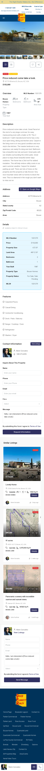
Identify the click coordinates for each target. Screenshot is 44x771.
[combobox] (22, 403)
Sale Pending (13, 73)
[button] (32, 64)
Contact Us (35, 712)
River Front (32, 721)
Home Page (7, 712)
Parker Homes (26, 717)
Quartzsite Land (22, 731)
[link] (22, 464)
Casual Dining (10, 307)
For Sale (5, 73)
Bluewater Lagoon (21, 712)
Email (5, 389)
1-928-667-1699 (10, 8)
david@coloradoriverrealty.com (10, 11)
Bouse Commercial (31, 726)
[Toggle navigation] (2, 2)
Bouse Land (17, 726)
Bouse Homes (8, 731)
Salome (35, 744)
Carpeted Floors (11, 302)
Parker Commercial (10, 717)
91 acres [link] (9, 540)
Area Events (24, 754)
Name (5, 368)
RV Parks (29, 740)
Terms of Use (35, 426)
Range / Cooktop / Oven (14, 324)
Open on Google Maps (31, 189)
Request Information (22, 432)
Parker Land (7, 721)
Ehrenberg (24, 744)
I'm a (4, 399)
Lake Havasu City (9, 749)
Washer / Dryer (11, 335)
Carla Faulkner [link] (15, 617)
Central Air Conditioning (14, 313)
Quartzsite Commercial (11, 735)
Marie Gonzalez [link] (15, 502)
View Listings (36, 344)
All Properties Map (9, 754)
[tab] (5, 64)
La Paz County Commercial (12, 740)
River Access (19, 721)
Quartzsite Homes (29, 735)
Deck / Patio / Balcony (13, 319)
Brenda (5, 744)
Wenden (15, 744)
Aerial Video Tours (9, 758)
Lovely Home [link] (11, 485)
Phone (5, 378)
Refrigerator (9, 330)
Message (6, 409)
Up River (6, 726)
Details (34, 495)
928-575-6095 (22, 354)
